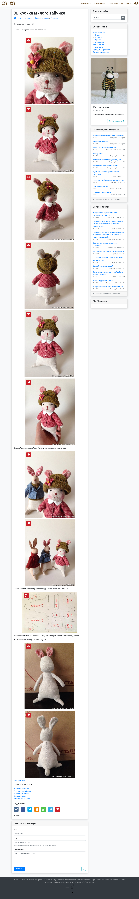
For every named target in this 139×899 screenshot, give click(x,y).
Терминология (98, 45)
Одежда (98, 40)
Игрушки (55, 18)
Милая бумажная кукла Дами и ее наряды (109, 135)
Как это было (98, 47)
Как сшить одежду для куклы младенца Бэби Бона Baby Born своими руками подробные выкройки (108, 234)
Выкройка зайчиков (21, 789)
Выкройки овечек (20, 796)
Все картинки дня (116, 121)
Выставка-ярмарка (100, 186)
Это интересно (85, 3)
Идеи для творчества (101, 50)
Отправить (19, 869)
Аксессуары (99, 42)
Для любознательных (101, 52)
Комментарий (19, 849)
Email (15, 838)
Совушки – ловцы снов (102, 192)
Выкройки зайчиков (21, 794)
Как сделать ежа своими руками (105, 166)
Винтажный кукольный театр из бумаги (108, 251)
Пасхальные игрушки (22, 799)
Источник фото (20, 781)
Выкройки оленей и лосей (103, 266)
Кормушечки (98, 154)
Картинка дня (99, 3)
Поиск (128, 3)
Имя (15, 829)
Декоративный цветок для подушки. (107, 160)
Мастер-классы (41, 18)
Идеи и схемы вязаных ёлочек (105, 148)
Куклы (97, 35)
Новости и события (115, 3)
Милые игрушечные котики (103, 281)
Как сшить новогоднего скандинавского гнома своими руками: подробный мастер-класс (109, 223)
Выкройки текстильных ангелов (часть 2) (109, 287)
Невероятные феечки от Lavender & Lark (108, 180)
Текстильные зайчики (22, 791)
